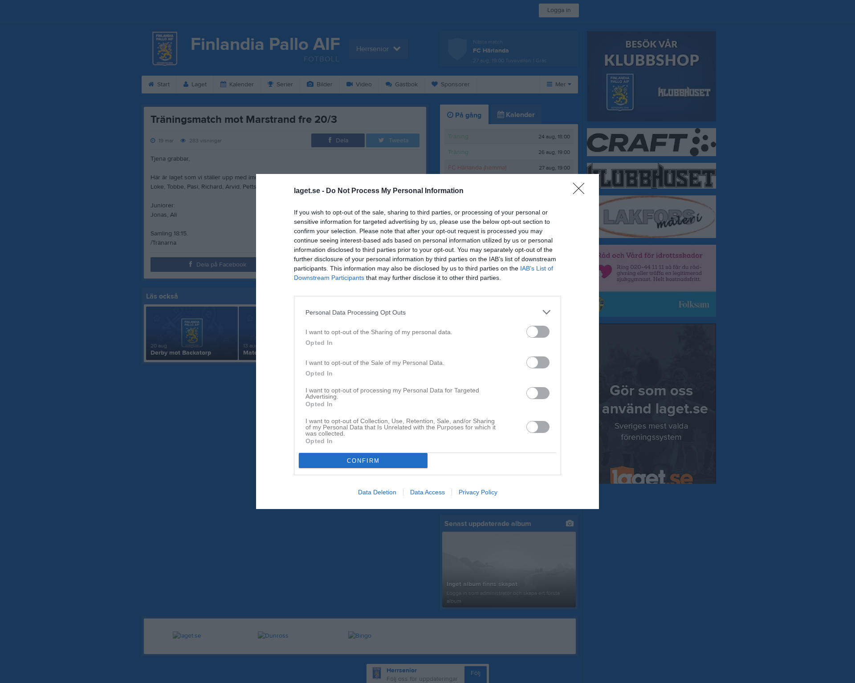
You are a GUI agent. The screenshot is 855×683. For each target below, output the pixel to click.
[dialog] (427, 341)
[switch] (538, 332)
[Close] (581, 191)
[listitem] (427, 312)
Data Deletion (377, 492)
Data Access (427, 492)
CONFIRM (363, 460)
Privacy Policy (478, 492)
